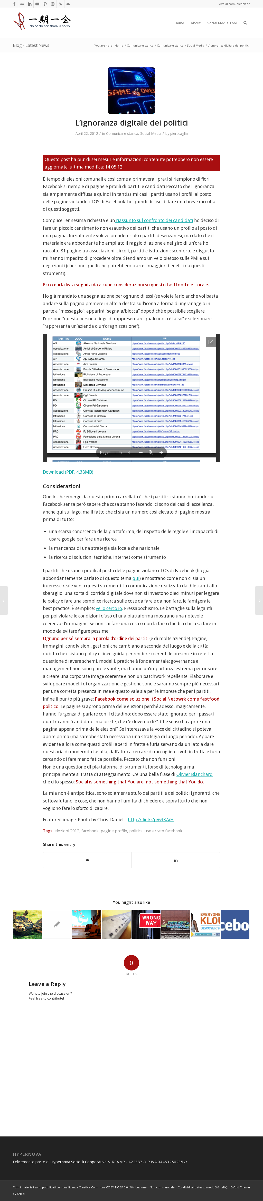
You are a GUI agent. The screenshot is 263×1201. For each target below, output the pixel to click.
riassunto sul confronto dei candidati (154, 220)
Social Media (150, 133)
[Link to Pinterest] (45, 4)
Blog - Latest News (31, 45)
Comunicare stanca (122, 133)
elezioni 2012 (66, 831)
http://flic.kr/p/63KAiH (151, 820)
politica (136, 831)
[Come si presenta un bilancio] (4, 600)
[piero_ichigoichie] (42, 23)
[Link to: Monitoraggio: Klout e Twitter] (205, 924)
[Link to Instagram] (53, 4)
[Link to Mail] (68, 4)
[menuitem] (179, 23)
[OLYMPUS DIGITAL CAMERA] (131, 90)
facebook (90, 831)
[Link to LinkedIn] (29, 4)
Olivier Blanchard (194, 774)
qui (136, 578)
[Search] (245, 23)
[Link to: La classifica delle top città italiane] (175, 924)
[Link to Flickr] (22, 4)
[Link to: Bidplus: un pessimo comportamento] (86, 924)
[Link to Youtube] (37, 4)
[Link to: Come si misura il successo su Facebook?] (116, 924)
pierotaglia (179, 133)
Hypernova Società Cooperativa (79, 1161)
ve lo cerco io (109, 608)
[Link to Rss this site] (60, 4)
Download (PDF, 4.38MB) (68, 472)
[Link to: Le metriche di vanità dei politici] (27, 924)
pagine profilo (114, 831)
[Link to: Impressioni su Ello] (146, 924)
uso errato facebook (163, 831)
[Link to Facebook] (14, 4)
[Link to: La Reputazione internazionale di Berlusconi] (57, 924)
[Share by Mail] (87, 860)
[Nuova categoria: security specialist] (259, 600)
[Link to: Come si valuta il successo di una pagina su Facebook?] (235, 924)
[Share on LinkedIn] (176, 860)
